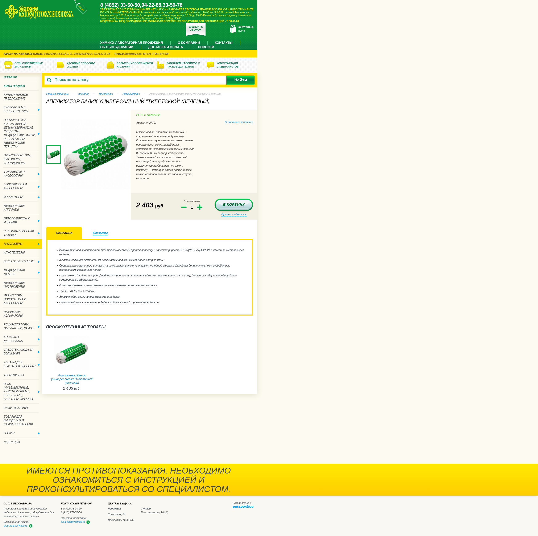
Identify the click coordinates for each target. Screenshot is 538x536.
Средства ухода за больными (18, 351)
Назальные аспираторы (13, 313)
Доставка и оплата (165, 47)
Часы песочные (16, 407)
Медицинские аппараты (14, 207)
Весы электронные (19, 261)
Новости (206, 47)
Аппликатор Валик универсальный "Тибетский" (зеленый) (72, 379)
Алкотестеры (14, 252)
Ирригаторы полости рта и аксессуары (15, 299)
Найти (240, 80)
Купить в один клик (234, 214)
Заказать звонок (196, 28)
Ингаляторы (13, 197)
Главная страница (57, 94)
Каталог (83, 94)
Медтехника (39, 12)
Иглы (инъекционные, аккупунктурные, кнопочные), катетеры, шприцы (18, 391)
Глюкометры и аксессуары (15, 186)
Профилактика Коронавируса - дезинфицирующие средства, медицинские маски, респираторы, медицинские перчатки (20, 133)
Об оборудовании (116, 47)
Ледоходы (12, 441)
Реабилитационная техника (19, 233)
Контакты (223, 42)
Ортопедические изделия (17, 220)
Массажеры (106, 94)
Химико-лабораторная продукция (131, 42)
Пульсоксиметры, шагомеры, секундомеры (17, 159)
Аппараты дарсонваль (13, 339)
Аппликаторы (131, 94)
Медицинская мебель (14, 272)
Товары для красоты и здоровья (20, 364)
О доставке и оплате (239, 122)
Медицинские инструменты (14, 284)
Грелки (9, 433)
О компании (189, 42)
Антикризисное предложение (16, 96)
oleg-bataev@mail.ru (73, 521)
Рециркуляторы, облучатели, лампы (19, 326)
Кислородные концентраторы (16, 109)
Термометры (14, 375)
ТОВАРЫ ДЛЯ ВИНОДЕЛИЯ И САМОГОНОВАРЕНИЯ (18, 420)
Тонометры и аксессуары (14, 173)
